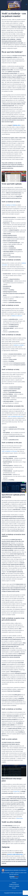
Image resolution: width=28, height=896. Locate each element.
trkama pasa (19, 818)
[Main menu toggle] (26, 4)
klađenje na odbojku (19, 345)
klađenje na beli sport (16, 315)
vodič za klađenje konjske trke (15, 416)
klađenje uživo (17, 125)
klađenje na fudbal (10, 205)
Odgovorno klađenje (14, 886)
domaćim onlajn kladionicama (15, 854)
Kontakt (14, 888)
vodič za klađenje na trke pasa (9, 451)
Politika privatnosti (14, 884)
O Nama (14, 882)
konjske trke (16, 791)
